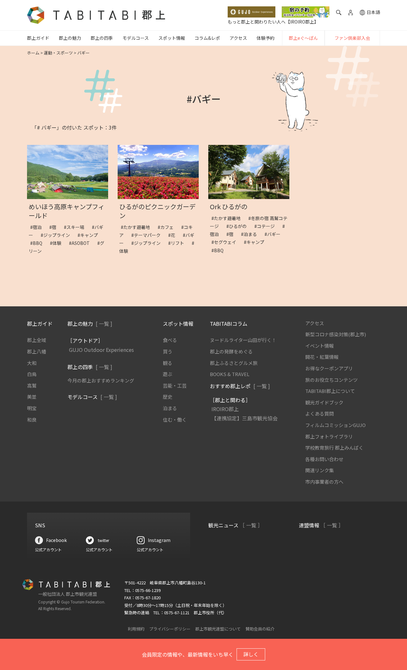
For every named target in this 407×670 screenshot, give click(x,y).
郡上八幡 (36, 351)
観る (167, 363)
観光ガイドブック (324, 402)
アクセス (238, 38)
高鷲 (32, 385)
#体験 (58, 243)
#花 (174, 235)
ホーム (33, 53)
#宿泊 (38, 227)
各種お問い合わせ (324, 459)
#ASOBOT (81, 243)
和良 (32, 419)
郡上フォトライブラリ (329, 436)
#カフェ (168, 227)
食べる (170, 340)
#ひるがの (238, 226)
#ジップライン (57, 235)
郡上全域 (36, 340)
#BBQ (38, 243)
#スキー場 (76, 227)
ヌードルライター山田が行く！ (243, 340)
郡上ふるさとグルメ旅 (234, 363)
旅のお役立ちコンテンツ (331, 379)
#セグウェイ (226, 242)
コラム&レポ (207, 38)
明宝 (32, 408)
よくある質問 (319, 413)
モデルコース (135, 38)
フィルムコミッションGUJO (335, 425)
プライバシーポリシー (169, 629)
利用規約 (136, 629)
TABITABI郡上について (330, 391)
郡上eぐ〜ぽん (303, 38)
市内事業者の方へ (324, 481)
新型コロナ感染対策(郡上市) (335, 334)
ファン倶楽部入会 (352, 38)
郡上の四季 (102, 38)
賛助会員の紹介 (259, 629)
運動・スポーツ (58, 53)
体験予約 (265, 38)
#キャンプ (90, 235)
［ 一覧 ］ (251, 525)
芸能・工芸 (175, 385)
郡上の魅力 (70, 38)
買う (167, 351)
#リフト (178, 243)
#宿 (55, 227)
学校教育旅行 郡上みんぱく (334, 447)
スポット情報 (171, 38)
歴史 (167, 396)
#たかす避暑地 (138, 227)
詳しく (251, 654)
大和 (32, 363)
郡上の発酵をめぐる (231, 351)
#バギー (275, 234)
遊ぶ (167, 374)
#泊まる (251, 234)
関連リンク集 (319, 470)
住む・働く (175, 419)
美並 (32, 396)
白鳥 (32, 374)
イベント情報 (319, 345)
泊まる (170, 408)
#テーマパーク (148, 235)
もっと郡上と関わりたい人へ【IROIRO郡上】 (273, 21)
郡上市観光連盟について (218, 629)
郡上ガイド (38, 38)
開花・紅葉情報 (322, 356)
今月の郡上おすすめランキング (100, 380)
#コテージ (266, 226)
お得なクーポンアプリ (329, 368)
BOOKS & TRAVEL (229, 374)
